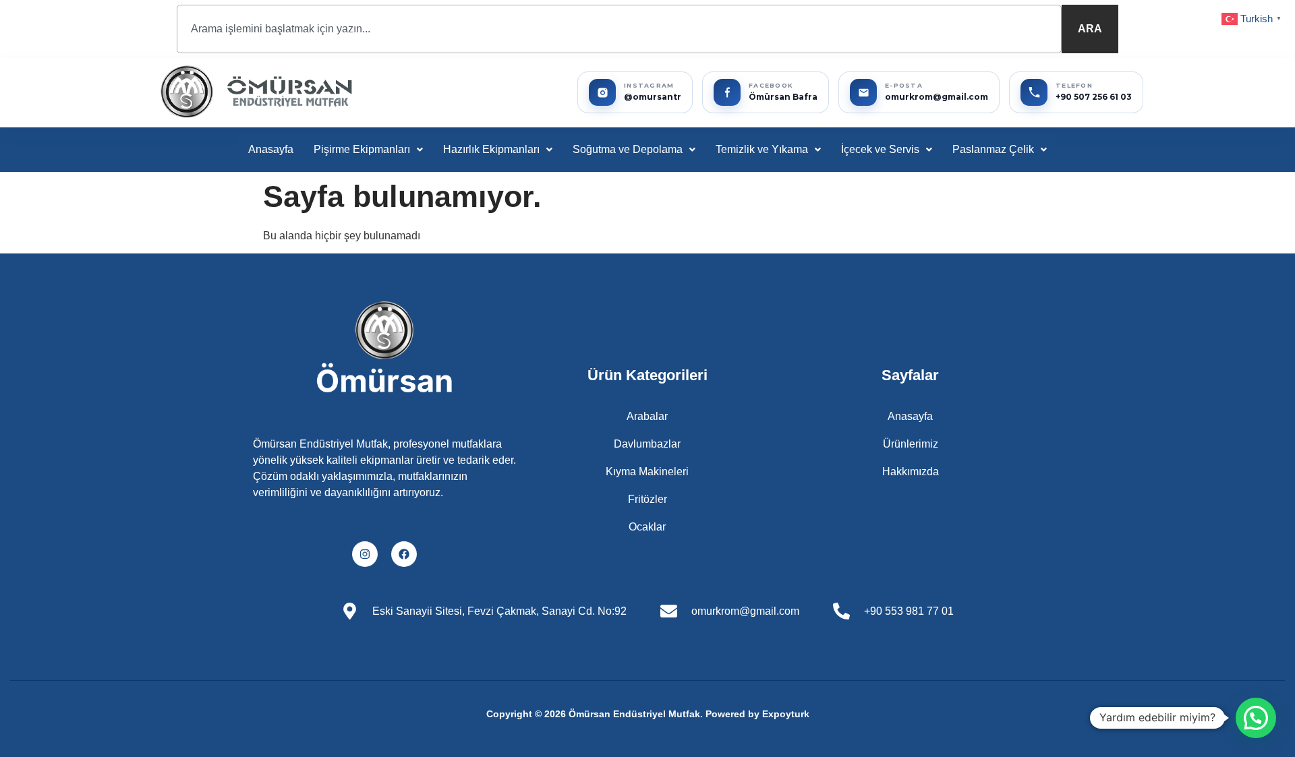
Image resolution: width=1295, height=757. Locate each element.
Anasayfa (270, 149)
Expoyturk (785, 713)
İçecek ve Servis (880, 149)
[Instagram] (365, 554)
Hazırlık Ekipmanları (491, 149)
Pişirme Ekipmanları (362, 149)
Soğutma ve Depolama (628, 149)
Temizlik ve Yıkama (762, 149)
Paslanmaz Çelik (993, 149)
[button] (368, 149)
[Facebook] (404, 554)
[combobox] (619, 29)
